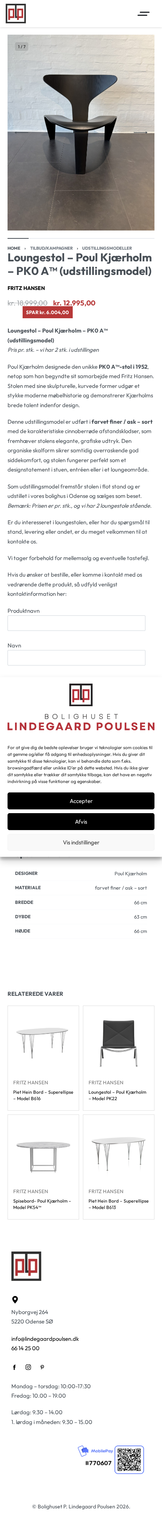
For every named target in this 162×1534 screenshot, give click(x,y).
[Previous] (21, 132)
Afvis (81, 821)
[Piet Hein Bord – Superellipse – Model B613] (119, 1150)
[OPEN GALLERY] (81, 132)
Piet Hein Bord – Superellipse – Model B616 (43, 1095)
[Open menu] (143, 13)
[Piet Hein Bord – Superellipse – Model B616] (43, 1041)
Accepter (81, 800)
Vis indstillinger (81, 842)
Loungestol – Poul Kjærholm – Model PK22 (117, 1095)
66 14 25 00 (25, 1348)
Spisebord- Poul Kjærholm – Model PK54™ (42, 1204)
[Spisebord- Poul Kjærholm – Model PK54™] (43, 1150)
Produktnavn (24, 610)
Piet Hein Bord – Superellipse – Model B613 (119, 1204)
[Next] (140, 132)
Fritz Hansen (26, 288)
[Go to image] (18, 238)
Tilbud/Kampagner (51, 248)
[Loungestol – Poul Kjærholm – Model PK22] (119, 1041)
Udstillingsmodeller (107, 248)
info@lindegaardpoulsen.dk (45, 1338)
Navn (14, 645)
